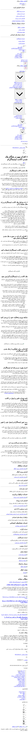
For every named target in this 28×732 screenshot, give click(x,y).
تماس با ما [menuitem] (19, 53)
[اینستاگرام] (24, 153)
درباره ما (22, 129)
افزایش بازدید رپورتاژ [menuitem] (20, 18)
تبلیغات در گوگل (21, 679)
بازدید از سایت (21, 673)
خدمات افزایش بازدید (20, 72)
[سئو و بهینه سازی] (23, 554)
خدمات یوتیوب (21, 683)
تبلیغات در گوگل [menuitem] (21, 27)
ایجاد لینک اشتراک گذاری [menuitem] (16, 48)
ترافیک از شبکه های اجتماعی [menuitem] (18, 20)
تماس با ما (22, 693)
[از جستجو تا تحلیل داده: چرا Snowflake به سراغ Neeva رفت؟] (14, 598)
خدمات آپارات (22, 682)
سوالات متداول (21, 695)
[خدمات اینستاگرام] (20, 534)
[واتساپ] (24, 717)
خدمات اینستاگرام (21, 685)
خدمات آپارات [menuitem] (22, 43)
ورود (26, 59)
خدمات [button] (23, 4)
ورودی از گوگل (21, 672)
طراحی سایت (22, 681)
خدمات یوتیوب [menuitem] (21, 41)
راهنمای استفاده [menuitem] (18, 56)
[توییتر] (24, 710)
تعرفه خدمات (22, 49)
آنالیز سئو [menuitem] (20, 47)
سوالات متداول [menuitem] (18, 54)
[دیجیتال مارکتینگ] (23, 560)
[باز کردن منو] (25, 63)
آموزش (23, 698)
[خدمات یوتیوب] (21, 542)
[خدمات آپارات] (21, 526)
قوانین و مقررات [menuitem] (18, 138)
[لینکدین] (24, 712)
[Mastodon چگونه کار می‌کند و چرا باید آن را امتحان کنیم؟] (14, 614)
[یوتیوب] (24, 715)
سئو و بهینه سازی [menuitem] (21, 32)
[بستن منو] (25, 67)
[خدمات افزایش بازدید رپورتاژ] (20, 497)
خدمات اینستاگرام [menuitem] (21, 38)
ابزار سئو (22, 119)
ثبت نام (23, 59)
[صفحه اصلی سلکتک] (23, 1)
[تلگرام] (24, 151)
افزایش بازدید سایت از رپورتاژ (18, 675)
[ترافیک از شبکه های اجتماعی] (16, 514)
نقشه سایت (22, 699)
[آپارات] (24, 724)
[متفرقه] (25, 572)
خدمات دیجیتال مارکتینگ (19, 88)
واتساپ (25, 660)
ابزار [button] (24, 45)
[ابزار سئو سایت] (23, 485)
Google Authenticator (9, 393)
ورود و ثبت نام (23, 61)
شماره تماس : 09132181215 (19, 147)
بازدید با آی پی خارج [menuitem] (20, 16)
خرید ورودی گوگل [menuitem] (21, 11)
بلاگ (24, 162)
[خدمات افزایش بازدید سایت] (20, 477)
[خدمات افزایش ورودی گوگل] (20, 468)
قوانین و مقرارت (21, 696)
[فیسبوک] (24, 708)
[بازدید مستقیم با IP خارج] (20, 505)
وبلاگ (23, 51)
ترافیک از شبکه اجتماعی (19, 677)
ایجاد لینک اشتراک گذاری (19, 686)
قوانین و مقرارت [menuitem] (18, 57)
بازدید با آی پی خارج (20, 674)
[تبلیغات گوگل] (23, 566)
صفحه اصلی (22, 3)
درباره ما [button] (23, 52)
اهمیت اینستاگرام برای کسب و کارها (14, 188)
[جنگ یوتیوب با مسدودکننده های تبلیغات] (18, 582)
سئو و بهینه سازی (21, 678)
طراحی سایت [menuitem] (22, 29)
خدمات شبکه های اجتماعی (19, 103)
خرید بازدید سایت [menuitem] (21, 13)
